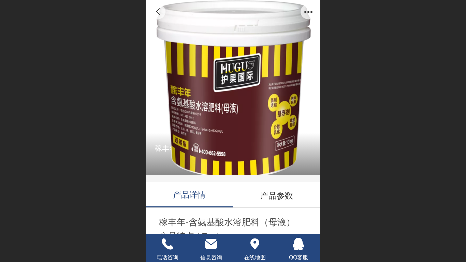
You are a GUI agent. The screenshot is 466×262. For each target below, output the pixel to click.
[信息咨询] (211, 244)
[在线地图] (255, 244)
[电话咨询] (167, 244)
